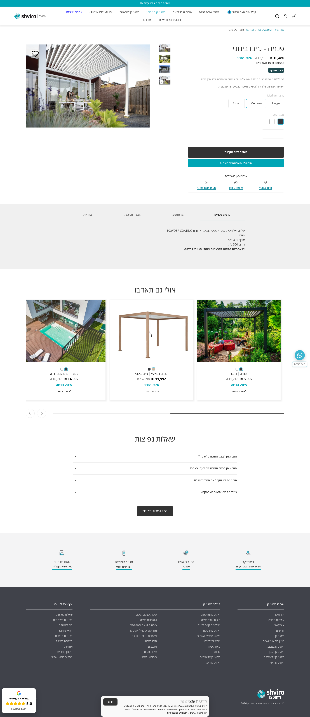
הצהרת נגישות (64, 641)
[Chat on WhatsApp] (300, 355)
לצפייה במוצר (239, 391)
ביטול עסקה (65, 625)
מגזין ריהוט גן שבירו (273, 641)
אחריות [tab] (87, 215)
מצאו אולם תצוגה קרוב (248, 566)
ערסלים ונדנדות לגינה (144, 636)
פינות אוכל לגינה (182, 12)
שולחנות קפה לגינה (209, 625)
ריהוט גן (279, 636)
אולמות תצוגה (276, 620)
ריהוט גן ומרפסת (210, 615)
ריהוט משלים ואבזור (264, 29)
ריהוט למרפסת (211, 631)
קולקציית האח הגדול (244, 12)
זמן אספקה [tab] (177, 215)
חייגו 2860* (265, 188)
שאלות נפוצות (64, 615)
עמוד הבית (279, 29)
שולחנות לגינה (148, 620)
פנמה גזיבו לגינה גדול (64, 374)
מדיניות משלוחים (62, 620)
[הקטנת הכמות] (280, 134)
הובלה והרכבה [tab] (133, 215)
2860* (186, 566)
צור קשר (279, 625)
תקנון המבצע (64, 652)
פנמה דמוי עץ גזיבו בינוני (151, 374)
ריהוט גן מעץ (277, 662)
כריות (217, 652)
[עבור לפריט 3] (164, 59)
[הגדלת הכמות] (266, 134)
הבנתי (110, 701)
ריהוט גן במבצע (155, 12)
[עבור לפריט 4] (164, 69)
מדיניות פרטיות (63, 636)
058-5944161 (124, 566)
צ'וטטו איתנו (236, 188)
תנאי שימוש (65, 631)
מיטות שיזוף (213, 646)
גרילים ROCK (74, 12)
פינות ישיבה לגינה (209, 12)
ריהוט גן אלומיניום (274, 657)
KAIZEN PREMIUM (100, 12)
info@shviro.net (62, 566)
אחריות (68, 646)
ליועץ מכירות (299, 364)
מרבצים (152, 646)
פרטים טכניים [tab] (222, 215)
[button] (35, 53)
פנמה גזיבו (239, 374)
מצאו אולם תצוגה (206, 188)
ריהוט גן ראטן (276, 652)
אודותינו (146, 20)
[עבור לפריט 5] (164, 81)
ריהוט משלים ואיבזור (169, 20)
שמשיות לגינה (212, 641)
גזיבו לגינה (250, 29)
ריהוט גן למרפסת (129, 12)
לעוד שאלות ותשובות (155, 511)
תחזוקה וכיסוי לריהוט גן (143, 631)
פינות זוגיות (150, 652)
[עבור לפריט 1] (164, 48)
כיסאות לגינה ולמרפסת (143, 625)
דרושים (280, 631)
